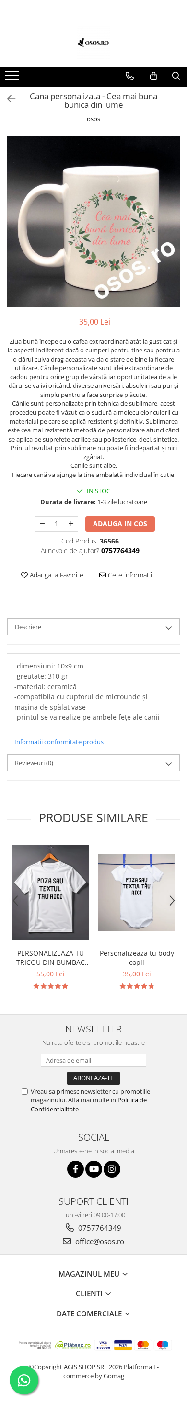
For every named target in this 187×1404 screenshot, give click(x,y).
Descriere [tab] (28, 627)
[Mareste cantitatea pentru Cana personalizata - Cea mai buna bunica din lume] (71, 524)
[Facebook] (75, 1169)
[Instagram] (112, 1169)
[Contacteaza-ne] (129, 76)
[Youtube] (93, 1169)
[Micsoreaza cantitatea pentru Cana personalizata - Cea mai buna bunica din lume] (42, 524)
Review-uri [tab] (34, 763)
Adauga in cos (120, 523)
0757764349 (98, 1228)
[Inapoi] (7, 98)
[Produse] (13, 78)
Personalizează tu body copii (137, 958)
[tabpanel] (93, 221)
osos (93, 118)
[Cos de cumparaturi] (153, 76)
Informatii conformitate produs (59, 741)
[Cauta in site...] (176, 76)
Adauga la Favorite (55, 574)
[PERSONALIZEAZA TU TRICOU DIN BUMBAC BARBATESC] (50, 892)
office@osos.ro (98, 1241)
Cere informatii (129, 574)
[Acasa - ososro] (93, 42)
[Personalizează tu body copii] (136, 892)
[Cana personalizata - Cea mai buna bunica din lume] (93, 221)
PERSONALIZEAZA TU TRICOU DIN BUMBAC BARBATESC (50, 958)
